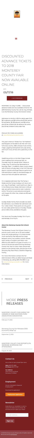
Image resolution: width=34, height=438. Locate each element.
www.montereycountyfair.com (13, 262)
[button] (16, 38)
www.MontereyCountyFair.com (13, 135)
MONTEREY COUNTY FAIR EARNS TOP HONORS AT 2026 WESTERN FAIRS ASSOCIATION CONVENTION (15, 314)
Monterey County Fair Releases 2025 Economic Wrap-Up (15, 329)
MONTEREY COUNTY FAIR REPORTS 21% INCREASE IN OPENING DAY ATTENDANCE (16, 345)
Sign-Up (10, 421)
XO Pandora (13, 434)
